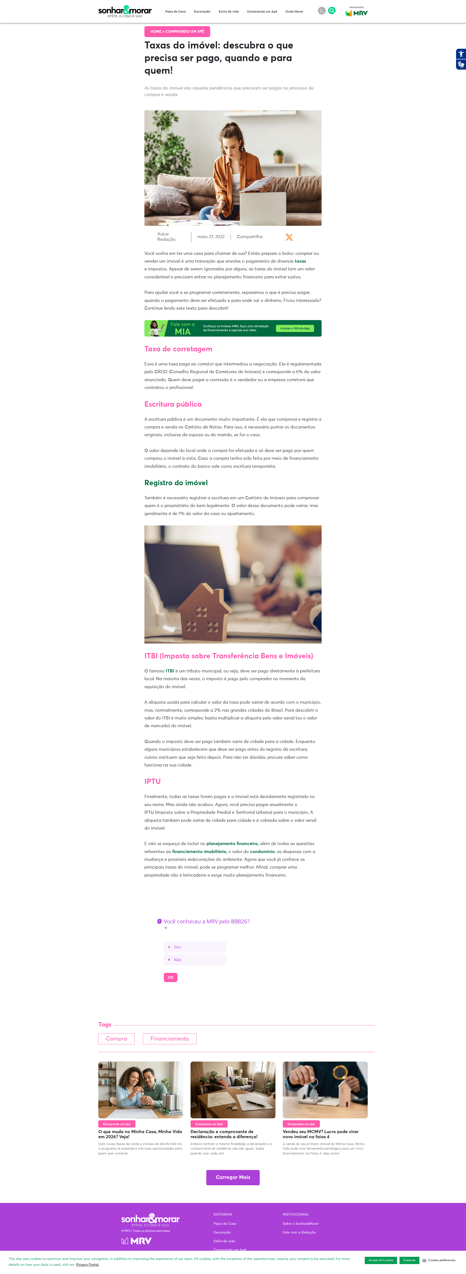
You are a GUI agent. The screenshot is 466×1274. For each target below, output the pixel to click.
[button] (439, 1260)
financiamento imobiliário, (199, 852)
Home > (158, 31)
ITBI (169, 671)
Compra (116, 1039)
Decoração (202, 11)
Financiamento (169, 1039)
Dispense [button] (409, 1260)
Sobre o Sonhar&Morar (301, 1224)
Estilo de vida (229, 11)
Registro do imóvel (176, 483)
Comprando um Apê (262, 11)
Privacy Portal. (87, 1264)
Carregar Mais (233, 1177)
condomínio (262, 852)
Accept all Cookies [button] (381, 1260)
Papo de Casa (175, 11)
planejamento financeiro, (233, 844)
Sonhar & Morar (125, 8)
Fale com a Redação (299, 1232)
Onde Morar (294, 11)
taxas (300, 261)
